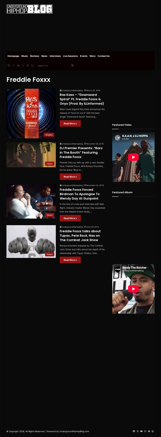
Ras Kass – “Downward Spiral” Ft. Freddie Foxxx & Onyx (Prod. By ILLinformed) (82, 99)
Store (92, 56)
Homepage (13, 56)
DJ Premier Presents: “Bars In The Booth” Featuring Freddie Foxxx (81, 152)
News (44, 56)
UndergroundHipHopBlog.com (74, 431)
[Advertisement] (109, 25)
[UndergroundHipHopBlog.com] (29, 9)
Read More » (70, 123)
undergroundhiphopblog (72, 90)
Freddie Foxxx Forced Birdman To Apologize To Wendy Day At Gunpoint (80, 194)
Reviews (34, 56)
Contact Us (104, 56)
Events (83, 56)
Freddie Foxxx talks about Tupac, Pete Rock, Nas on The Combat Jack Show (80, 235)
